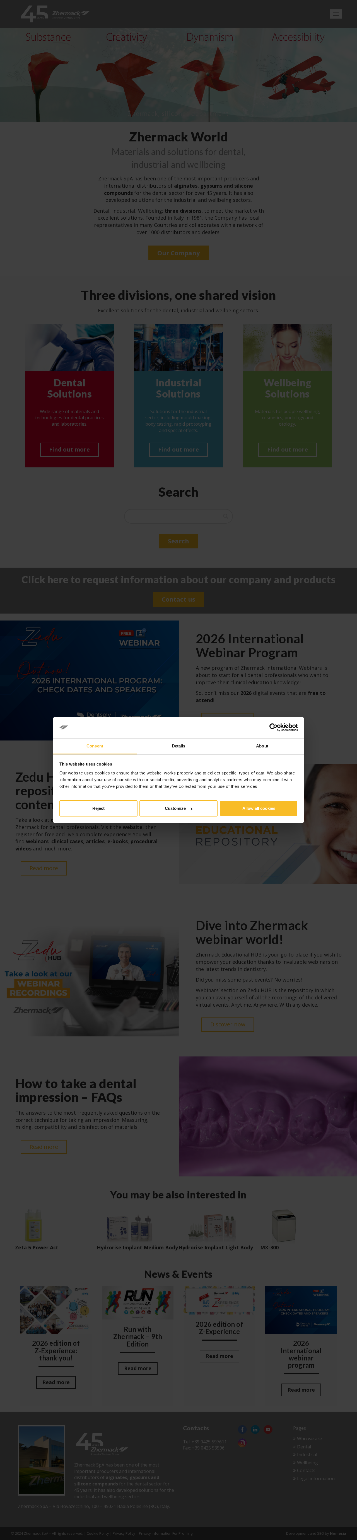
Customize (175, 808)
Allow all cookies (258, 808)
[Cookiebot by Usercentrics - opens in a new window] (273, 728)
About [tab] (262, 746)
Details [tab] (178, 746)
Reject (98, 808)
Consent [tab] (94, 746)
